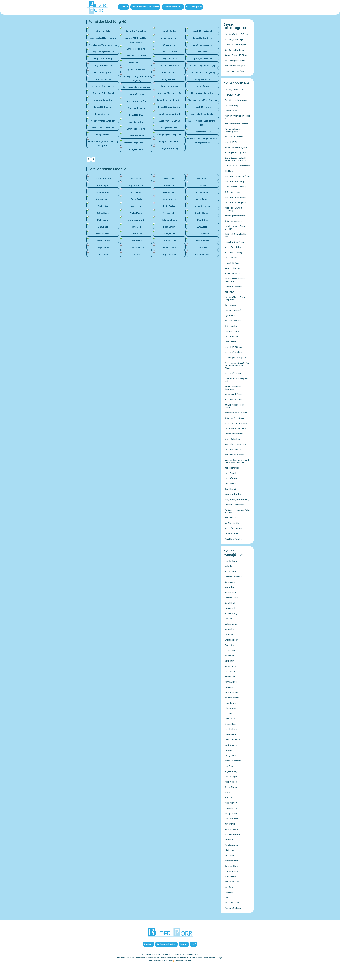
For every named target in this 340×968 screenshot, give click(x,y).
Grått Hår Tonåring (233, 252)
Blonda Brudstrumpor (234, 454)
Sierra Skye (230, 587)
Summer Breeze (232, 860)
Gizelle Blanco (231, 787)
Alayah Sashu (231, 592)
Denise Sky (229, 661)
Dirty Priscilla (230, 608)
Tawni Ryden (230, 650)
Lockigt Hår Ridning (233, 347)
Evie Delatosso (231, 818)
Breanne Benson (232, 697)
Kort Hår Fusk (230, 473)
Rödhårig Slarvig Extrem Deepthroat (235, 298)
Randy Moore (231, 813)
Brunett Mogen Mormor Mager (235, 406)
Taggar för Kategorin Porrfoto (145, 6)
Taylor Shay (230, 645)
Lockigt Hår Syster (233, 373)
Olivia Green (230, 708)
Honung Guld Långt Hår (235, 152)
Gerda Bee (229, 797)
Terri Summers (231, 845)
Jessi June (229, 855)
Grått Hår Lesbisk (232, 192)
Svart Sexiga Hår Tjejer (235, 60)
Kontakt (183, 944)
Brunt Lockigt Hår (232, 268)
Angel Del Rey (231, 613)
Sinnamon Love (232, 881)
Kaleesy (228, 897)
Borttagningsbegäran (166, 944)
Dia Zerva (229, 750)
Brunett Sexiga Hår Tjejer (236, 55)
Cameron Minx (231, 871)
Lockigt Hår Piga (232, 263)
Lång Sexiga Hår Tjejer (235, 71)
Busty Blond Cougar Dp (235, 444)
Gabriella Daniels (232, 739)
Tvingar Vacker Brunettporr (237, 165)
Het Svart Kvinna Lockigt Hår (236, 235)
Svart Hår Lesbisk (232, 439)
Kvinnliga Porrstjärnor (172, 6)
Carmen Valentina (233, 576)
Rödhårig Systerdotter (235, 215)
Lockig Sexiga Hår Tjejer (235, 44)
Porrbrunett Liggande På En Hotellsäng (237, 511)
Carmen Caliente (233, 597)
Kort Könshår (230, 483)
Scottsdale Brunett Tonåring (233, 209)
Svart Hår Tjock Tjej (233, 528)
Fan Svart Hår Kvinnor (234, 504)
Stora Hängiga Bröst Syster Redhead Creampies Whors (237, 365)
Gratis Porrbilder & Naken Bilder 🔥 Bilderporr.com (167, 961)
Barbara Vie (230, 824)
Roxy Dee (229, 892)
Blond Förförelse (232, 468)
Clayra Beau (230, 734)
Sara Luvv (229, 634)
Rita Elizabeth (231, 729)
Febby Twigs (230, 755)
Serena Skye (230, 666)
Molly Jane (229, 566)
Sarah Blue (229, 629)
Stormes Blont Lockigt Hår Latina (236, 380)
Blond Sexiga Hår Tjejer (235, 65)
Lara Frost (229, 766)
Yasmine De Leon (233, 908)
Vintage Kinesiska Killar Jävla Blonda (235, 280)
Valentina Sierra (232, 902)
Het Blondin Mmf (232, 273)
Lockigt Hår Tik (231, 142)
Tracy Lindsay (231, 808)
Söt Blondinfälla (232, 523)
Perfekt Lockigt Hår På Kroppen (235, 227)
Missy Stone (230, 671)
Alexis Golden (231, 745)
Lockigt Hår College (233, 352)
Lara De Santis (231, 561)
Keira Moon (230, 718)
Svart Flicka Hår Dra (233, 449)
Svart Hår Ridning (232, 336)
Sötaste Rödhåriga (233, 394)
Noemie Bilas (230, 876)
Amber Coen (230, 724)
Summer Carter (232, 829)
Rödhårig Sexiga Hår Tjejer (236, 34)
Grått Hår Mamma (233, 221)
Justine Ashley (231, 692)
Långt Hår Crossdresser (235, 197)
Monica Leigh (231, 776)
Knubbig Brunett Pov (234, 89)
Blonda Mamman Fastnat (236, 123)
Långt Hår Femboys (233, 286)
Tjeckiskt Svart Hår (233, 310)
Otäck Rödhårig (232, 533)
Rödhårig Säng (231, 105)
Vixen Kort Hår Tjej (233, 494)
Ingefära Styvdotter (234, 136)
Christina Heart (231, 640)
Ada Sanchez (231, 571)
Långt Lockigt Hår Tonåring (237, 499)
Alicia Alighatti (231, 803)
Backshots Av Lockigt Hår (236, 147)
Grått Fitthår (230, 341)
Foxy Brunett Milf (232, 95)
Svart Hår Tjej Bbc (233, 247)
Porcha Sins (230, 676)
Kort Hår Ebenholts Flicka (236, 428)
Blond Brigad (230, 489)
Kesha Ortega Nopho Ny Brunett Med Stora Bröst (236, 159)
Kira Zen (228, 618)
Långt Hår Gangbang (234, 181)
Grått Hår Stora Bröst (234, 418)
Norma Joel (230, 582)
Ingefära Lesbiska (233, 320)
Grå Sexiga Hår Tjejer (234, 39)
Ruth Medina (230, 655)
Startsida (124, 6)
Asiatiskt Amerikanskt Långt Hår (237, 117)
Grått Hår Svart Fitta (234, 399)
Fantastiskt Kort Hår (234, 433)
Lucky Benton (231, 703)
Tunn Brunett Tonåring (235, 186)
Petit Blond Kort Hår (233, 539)
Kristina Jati (230, 850)
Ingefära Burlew (232, 331)
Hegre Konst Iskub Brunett (236, 423)
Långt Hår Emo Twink (234, 242)
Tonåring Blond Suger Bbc (236, 357)
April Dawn (229, 887)
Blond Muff (230, 292)
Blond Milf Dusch (232, 517)
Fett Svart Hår (231, 257)
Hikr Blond (229, 171)
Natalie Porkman (232, 834)
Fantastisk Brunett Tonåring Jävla (233, 130)
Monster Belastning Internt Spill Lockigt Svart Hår (237, 461)
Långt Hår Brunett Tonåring (237, 176)
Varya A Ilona (231, 682)
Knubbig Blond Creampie (236, 100)
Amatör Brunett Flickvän (236, 412)
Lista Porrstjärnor (194, 6)
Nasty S (228, 792)
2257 (193, 944)
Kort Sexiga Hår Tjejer (234, 50)
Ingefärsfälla (230, 315)
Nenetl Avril (230, 603)
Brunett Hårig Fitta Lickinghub (233, 387)
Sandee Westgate (233, 760)
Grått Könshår (231, 326)
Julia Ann (229, 687)
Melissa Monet (231, 624)
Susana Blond (231, 110)
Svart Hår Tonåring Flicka (236, 202)
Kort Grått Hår (231, 478)
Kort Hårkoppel (231, 305)
